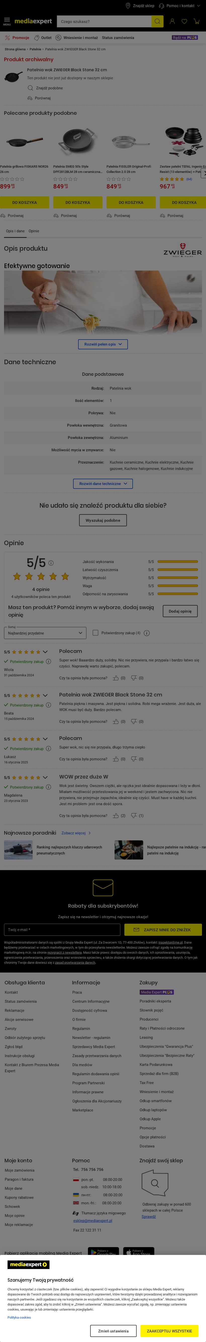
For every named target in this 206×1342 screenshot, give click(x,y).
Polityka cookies (19, 1317)
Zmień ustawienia (113, 1330)
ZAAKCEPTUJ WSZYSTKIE (169, 1330)
